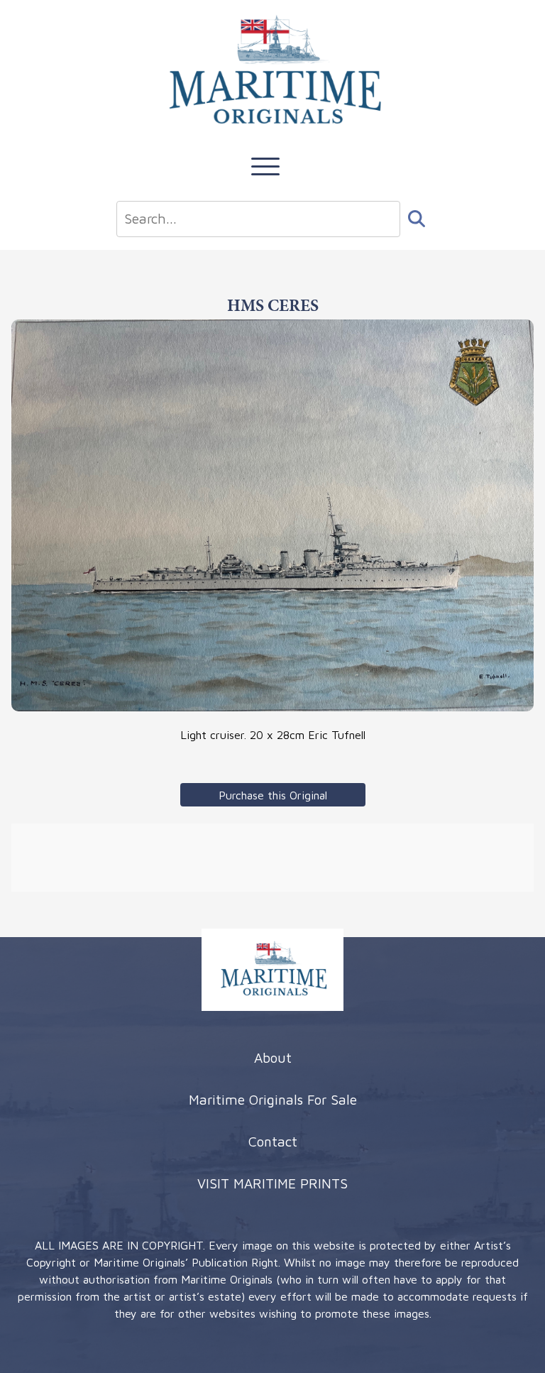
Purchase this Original (273, 795)
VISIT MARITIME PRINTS (272, 1183)
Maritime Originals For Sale (273, 1099)
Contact (272, 1141)
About (273, 1057)
